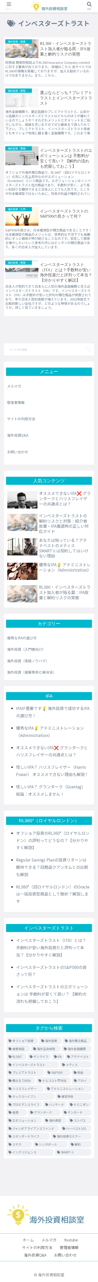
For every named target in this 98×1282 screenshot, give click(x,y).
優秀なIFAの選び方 (22, 637)
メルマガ (14, 386)
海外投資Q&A (17, 435)
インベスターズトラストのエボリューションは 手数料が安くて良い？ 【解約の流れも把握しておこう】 (52, 993)
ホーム (28, 1239)
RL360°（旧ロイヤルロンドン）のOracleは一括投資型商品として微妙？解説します (52, 894)
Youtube (71, 1239)
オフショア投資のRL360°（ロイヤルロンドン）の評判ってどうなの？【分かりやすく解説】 (52, 840)
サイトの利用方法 (21, 418)
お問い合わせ (17, 451)
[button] (88, 349)
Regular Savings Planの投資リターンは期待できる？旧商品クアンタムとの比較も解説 (52, 867)
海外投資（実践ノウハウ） (28, 660)
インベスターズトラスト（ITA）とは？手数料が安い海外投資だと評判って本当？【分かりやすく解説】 (51, 947)
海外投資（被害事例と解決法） (31, 672)
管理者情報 (16, 402)
